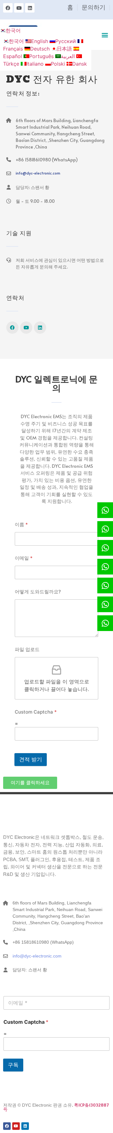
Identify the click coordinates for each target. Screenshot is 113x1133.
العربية (68, 56)
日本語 (65, 49)
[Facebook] (8, 8)
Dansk (79, 64)
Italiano (35, 64)
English (40, 41)
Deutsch (40, 49)
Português (42, 56)
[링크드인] (30, 8)
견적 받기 (30, 759)
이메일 (24, 558)
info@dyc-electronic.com (38, 172)
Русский (66, 41)
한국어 (13, 30)
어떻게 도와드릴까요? (38, 592)
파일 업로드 (27, 649)
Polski (59, 64)
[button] (105, 35)
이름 (21, 524)
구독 (13, 1065)
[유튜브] (19, 8)
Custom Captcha (36, 712)
